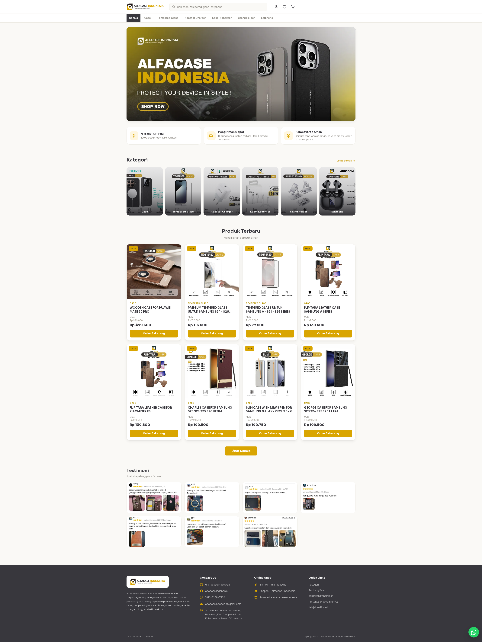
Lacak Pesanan (134, 636)
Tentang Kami (317, 590)
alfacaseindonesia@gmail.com (223, 604)
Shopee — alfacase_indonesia (277, 591)
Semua (133, 18)
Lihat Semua (344, 160)
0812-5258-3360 (215, 597)
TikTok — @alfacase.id (273, 584)
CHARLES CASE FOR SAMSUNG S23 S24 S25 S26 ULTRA (210, 409)
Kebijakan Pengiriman (321, 596)
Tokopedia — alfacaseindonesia (278, 597)
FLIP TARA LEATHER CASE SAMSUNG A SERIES (322, 309)
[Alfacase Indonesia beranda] (145, 6)
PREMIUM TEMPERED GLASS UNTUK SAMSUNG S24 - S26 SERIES (208, 311)
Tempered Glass (167, 18)
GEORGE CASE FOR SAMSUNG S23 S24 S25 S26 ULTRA (325, 409)
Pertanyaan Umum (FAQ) (323, 601)
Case (147, 18)
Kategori (314, 584)
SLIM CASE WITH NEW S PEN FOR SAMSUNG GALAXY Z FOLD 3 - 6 (269, 409)
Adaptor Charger (195, 18)
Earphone (267, 18)
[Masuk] (276, 7)
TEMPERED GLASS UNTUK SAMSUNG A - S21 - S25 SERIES (268, 309)
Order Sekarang (154, 333)
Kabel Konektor (222, 18)
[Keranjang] (293, 7)
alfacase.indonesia (216, 591)
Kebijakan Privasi (318, 607)
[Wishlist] (284, 7)
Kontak (149, 636)
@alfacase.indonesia (217, 584)
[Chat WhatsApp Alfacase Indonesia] (473, 632)
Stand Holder (246, 18)
